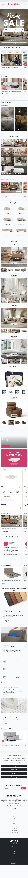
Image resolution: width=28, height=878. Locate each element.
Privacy (18, 862)
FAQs (14, 823)
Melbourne (14, 769)
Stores (14, 812)
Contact (14, 816)
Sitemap (7, 862)
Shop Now (14, 263)
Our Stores (14, 851)
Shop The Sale (14, 43)
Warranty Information (14, 828)
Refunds (14, 862)
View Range (5, 694)
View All (25, 179)
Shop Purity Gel (11, 508)
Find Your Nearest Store (14, 40)
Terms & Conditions (14, 832)
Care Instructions (14, 830)
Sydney (14, 766)
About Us (14, 846)
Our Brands (14, 849)
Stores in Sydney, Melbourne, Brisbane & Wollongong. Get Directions (14, 1)
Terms (21, 862)
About (14, 808)
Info (14, 821)
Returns (11, 862)
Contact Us (14, 855)
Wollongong (14, 777)
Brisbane (14, 773)
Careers (14, 853)
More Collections (14, 428)
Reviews (14, 814)
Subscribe (24, 788)
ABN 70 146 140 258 (14, 863)
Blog (14, 818)
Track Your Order (14, 825)
